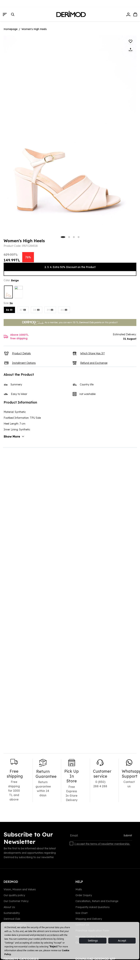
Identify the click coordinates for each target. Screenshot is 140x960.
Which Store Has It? (92, 353)
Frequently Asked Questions (92, 907)
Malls (78, 889)
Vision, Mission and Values (20, 889)
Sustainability (12, 913)
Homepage (11, 29)
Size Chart (81, 913)
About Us (9, 907)
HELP (79, 882)
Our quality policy (14, 895)
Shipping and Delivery (88, 918)
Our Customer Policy (16, 901)
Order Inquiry (83, 895)
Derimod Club (12, 918)
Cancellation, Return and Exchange (96, 901)
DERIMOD (11, 882)
